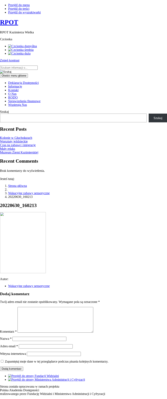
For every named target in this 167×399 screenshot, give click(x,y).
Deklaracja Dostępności (23, 82)
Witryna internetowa (13, 353)
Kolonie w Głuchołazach (16, 137)
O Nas (12, 93)
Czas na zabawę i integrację (18, 145)
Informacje (15, 86)
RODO (13, 97)
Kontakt (13, 90)
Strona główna (17, 185)
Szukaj (4, 111)
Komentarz (8, 331)
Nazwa (6, 338)
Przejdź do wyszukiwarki (24, 12)
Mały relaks (7, 148)
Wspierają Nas (17, 104)
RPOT (9, 22)
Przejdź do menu (19, 5)
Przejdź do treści (18, 8)
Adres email (9, 346)
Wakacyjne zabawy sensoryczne (29, 193)
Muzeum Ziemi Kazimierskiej (19, 152)
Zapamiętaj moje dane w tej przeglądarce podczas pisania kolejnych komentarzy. (56, 361)
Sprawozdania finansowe (24, 101)
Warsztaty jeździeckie (14, 141)
